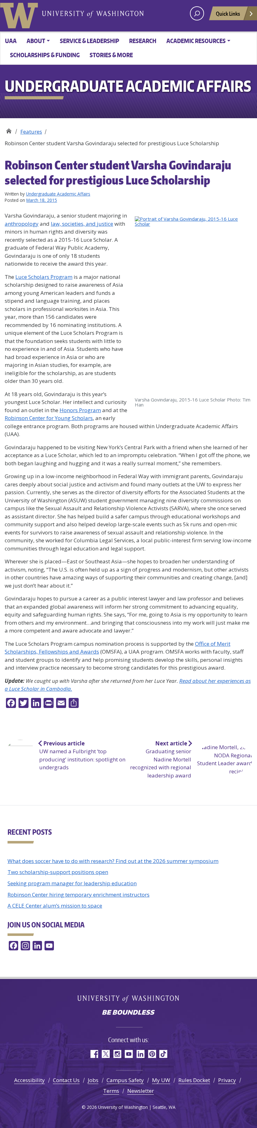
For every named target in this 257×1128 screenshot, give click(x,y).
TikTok (163, 1054)
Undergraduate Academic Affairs (9, 129)
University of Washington (20, 14)
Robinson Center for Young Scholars (49, 418)
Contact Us (66, 1080)
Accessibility (29, 1080)
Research (142, 41)
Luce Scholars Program (43, 276)
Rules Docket (194, 1080)
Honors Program (80, 410)
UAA (11, 41)
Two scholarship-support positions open (58, 872)
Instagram (117, 1054)
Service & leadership (89, 41)
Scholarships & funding (45, 55)
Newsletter (140, 1090)
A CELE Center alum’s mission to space (55, 905)
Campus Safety (125, 1080)
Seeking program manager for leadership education (72, 883)
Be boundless (128, 1013)
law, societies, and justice (82, 223)
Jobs (93, 1080)
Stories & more (111, 55)
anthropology (22, 223)
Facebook (94, 1054)
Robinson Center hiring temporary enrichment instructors (78, 894)
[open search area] (197, 13)
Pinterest (152, 1054)
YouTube (128, 1054)
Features (31, 131)
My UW (161, 1080)
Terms (111, 1090)
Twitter (105, 1054)
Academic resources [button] (196, 41)
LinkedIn (140, 1054)
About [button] (36, 41)
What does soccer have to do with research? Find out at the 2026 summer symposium (113, 861)
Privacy (227, 1080)
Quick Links (228, 13)
